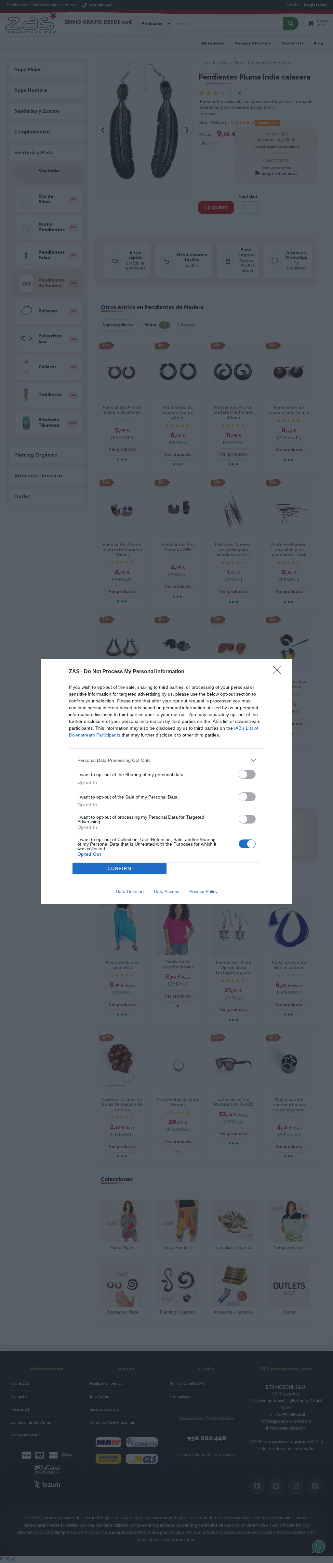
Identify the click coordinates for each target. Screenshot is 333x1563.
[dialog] (166, 781)
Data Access (166, 891)
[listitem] (166, 760)
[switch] (247, 774)
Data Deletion (130, 891)
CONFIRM (120, 868)
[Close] (279, 672)
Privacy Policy (203, 891)
